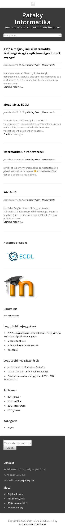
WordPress (24, 524)
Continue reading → (13, 86)
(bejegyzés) (16, 498)
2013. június (14, 410)
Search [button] (10, 448)
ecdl (5, 315)
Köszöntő (9, 192)
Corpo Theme (39, 524)
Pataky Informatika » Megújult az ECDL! (28, 376)
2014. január (14, 396)
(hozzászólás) (17, 503)
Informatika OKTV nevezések (24, 152)
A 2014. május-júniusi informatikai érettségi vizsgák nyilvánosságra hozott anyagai (31, 53)
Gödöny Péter (33, 65)
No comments (48, 65)
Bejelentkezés (15, 494)
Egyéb (11, 427)
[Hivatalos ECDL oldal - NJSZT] (20, 264)
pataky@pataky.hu (24, 480)
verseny (15, 315)
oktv (10, 315)
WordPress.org (15, 507)
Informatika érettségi (34, 367)
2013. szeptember (17, 405)
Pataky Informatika (33, 18)
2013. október (15, 401)
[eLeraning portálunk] (20, 298)
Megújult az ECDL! (16, 104)
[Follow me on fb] (33, 4)
